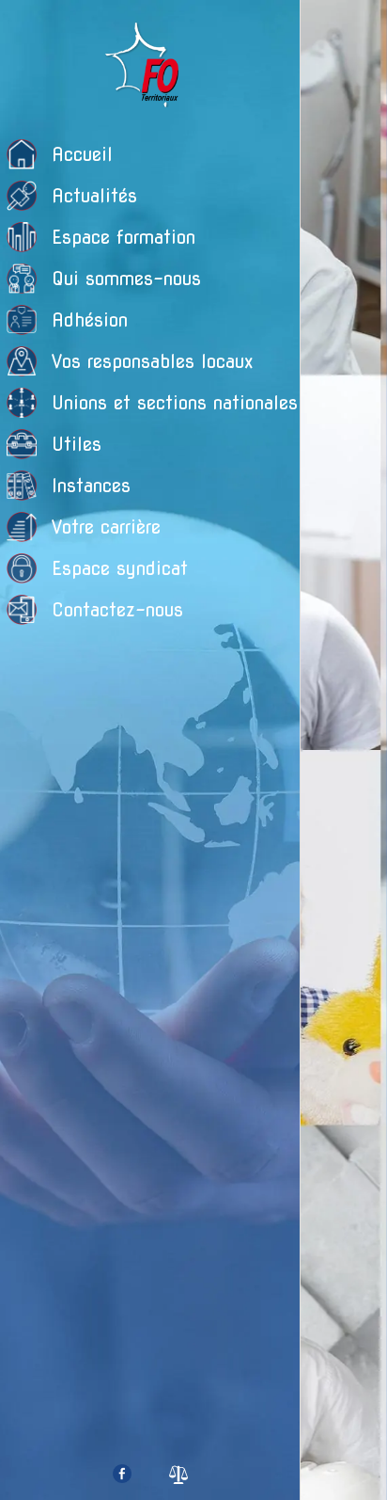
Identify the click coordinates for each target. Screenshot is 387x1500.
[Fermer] (327, 26)
